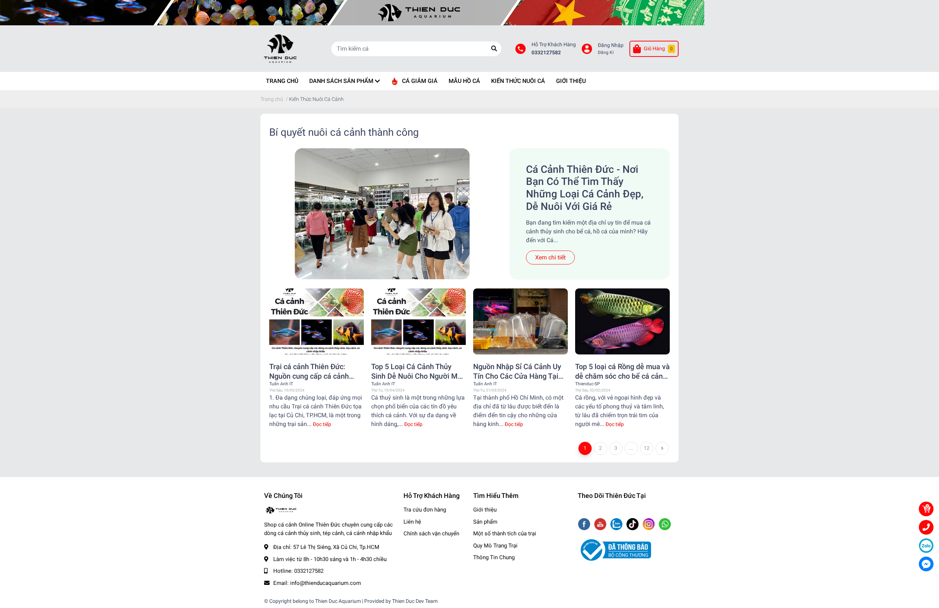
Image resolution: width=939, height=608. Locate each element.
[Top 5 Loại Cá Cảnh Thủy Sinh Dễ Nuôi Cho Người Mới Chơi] (418, 321)
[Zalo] (617, 524)
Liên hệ (412, 521)
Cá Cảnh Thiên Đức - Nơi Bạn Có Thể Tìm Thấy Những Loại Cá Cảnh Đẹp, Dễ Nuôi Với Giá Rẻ (584, 187)
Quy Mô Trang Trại (495, 545)
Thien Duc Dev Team (415, 601)
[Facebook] (585, 524)
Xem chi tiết (550, 257)
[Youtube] (601, 524)
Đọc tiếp (322, 424)
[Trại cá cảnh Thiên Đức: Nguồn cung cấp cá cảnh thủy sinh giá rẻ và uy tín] (316, 321)
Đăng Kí (606, 52)
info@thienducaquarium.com (325, 583)
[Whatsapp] (664, 524)
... (631, 448)
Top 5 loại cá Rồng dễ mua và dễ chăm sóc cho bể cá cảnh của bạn (622, 371)
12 (647, 448)
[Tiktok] (633, 524)
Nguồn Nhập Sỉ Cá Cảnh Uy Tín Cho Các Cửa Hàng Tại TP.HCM (517, 371)
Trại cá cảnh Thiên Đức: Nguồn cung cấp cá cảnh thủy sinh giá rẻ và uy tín (309, 371)
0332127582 (546, 53)
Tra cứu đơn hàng (424, 509)
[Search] (494, 48)
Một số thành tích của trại (504, 533)
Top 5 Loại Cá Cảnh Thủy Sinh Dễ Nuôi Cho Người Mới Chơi (417, 371)
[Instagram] (649, 524)
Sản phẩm (485, 521)
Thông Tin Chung (494, 557)
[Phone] (926, 527)
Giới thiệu (485, 509)
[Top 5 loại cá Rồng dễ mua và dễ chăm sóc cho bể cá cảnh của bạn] (622, 321)
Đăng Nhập (611, 45)
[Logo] (614, 549)
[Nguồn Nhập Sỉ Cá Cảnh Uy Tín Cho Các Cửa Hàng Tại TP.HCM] (520, 321)
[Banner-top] (469, 12)
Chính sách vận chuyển (431, 533)
